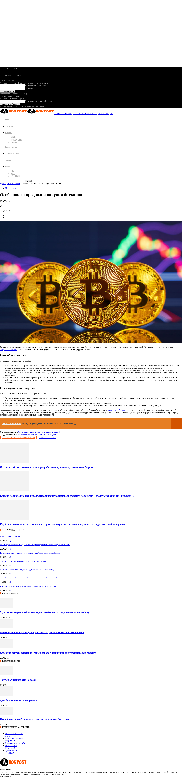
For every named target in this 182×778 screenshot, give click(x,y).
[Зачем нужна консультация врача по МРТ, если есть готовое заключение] (6, 627)
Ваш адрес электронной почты (39, 101)
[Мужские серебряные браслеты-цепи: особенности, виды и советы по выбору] (6, 607)
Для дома (9, 126)
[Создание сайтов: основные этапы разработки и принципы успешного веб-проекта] (14, 462)
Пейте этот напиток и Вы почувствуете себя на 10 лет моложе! (23, 561)
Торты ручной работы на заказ (18, 679)
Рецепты (14, 142)
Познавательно (16, 139)
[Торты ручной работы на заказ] (6, 674)
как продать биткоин (117, 410)
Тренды (8, 159)
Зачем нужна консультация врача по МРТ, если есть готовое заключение (42, 632)
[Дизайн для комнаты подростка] (6, 695)
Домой (3, 183)
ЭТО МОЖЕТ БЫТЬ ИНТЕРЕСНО (18, 437)
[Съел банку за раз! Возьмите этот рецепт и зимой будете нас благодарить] (6, 714)
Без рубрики (15, 176)
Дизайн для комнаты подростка (18, 700)
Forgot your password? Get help (13, 94)
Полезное (8, 132)
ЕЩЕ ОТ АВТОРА (47, 437)
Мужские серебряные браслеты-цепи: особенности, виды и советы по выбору (44, 612)
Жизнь (13, 137)
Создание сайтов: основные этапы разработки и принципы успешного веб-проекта (48, 467)
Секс (12, 170)
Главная (8, 119)
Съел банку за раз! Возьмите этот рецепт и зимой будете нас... (35, 719)
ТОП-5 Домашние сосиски (10, 536)
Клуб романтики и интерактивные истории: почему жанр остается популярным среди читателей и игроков (62, 524)
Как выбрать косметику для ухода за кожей (39, 432)
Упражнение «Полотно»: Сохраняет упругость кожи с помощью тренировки (29, 570)
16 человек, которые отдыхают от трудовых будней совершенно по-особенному (30, 553)
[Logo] (13, 113)
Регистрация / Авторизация (14, 75)
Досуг (13, 173)
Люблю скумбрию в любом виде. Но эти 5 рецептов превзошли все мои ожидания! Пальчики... (35, 545)
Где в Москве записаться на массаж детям (37, 435)
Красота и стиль (11, 146)
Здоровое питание (12, 153)
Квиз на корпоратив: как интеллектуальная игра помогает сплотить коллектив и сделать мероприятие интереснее (67, 495)
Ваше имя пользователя (35, 85)
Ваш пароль (30, 88)
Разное (7, 166)
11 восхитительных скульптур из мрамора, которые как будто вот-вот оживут (29, 586)
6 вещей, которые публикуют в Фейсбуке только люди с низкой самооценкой (28, 578)
